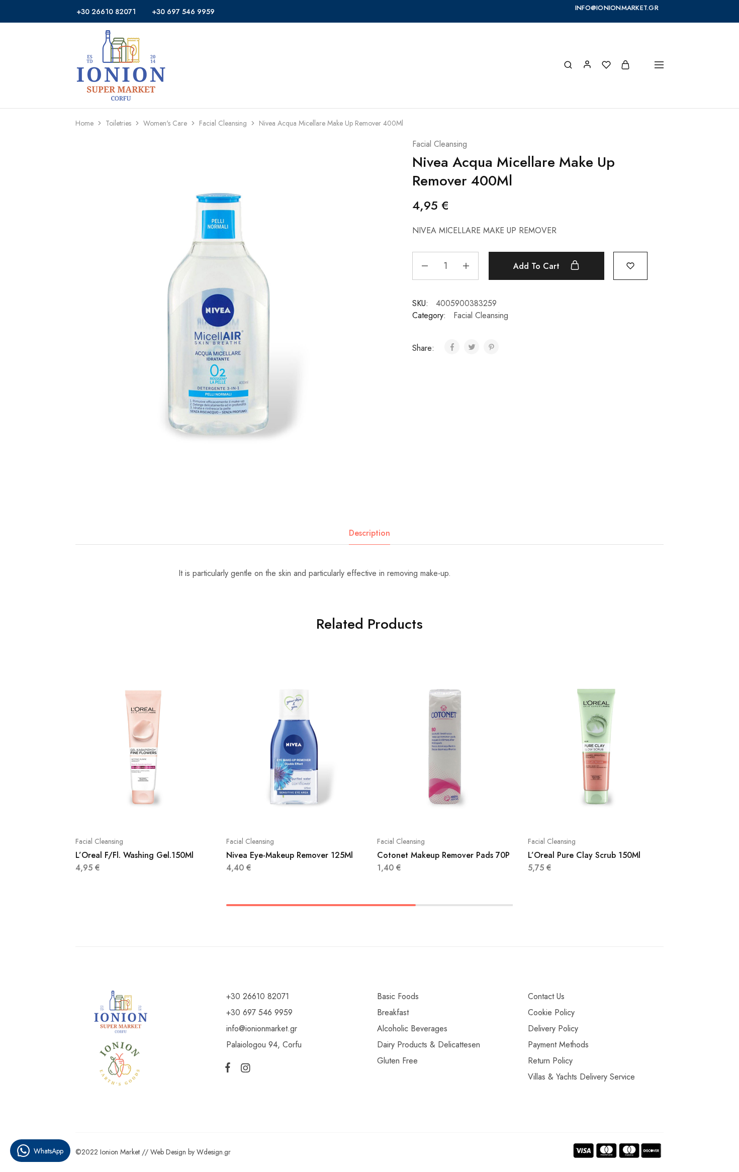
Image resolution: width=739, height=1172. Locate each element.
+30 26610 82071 (106, 11)
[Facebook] (230, 1069)
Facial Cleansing (223, 123)
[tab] (369, 533)
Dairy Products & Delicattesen (428, 1044)
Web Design (168, 1152)
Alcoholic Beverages (412, 1028)
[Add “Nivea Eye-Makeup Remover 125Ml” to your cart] (269, 811)
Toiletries (118, 123)
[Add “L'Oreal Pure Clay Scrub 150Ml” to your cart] (571, 811)
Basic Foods (398, 996)
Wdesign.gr (214, 1152)
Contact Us (546, 996)
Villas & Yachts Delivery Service (581, 1077)
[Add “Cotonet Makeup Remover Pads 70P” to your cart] (420, 811)
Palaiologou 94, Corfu (264, 1044)
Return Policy (550, 1060)
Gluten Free (397, 1060)
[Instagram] (243, 1070)
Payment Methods (558, 1044)
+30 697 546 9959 (183, 11)
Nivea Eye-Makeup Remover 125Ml (289, 855)
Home (84, 123)
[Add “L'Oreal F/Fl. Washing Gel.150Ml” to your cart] (118, 811)
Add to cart (537, 266)
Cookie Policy (551, 1012)
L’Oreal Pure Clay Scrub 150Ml (584, 855)
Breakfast (393, 1012)
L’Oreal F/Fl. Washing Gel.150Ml (134, 855)
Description (369, 533)
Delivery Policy (553, 1028)
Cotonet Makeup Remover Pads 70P (443, 855)
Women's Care (165, 123)
